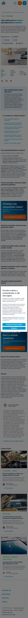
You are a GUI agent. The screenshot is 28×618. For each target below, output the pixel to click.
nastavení (22, 317)
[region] (14, 309)
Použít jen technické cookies (14, 324)
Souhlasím (14, 328)
